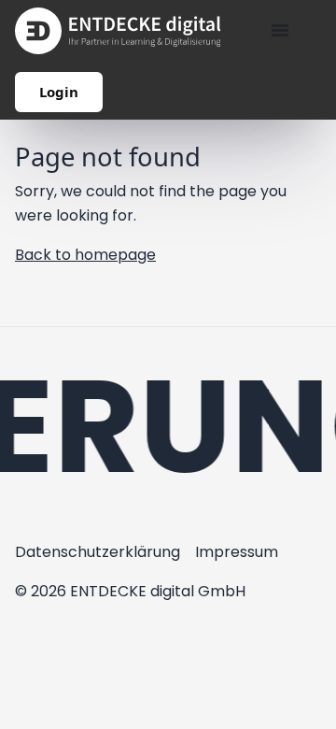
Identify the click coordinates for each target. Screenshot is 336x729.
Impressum (236, 552)
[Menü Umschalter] (280, 30)
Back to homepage (85, 254)
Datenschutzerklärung (97, 552)
